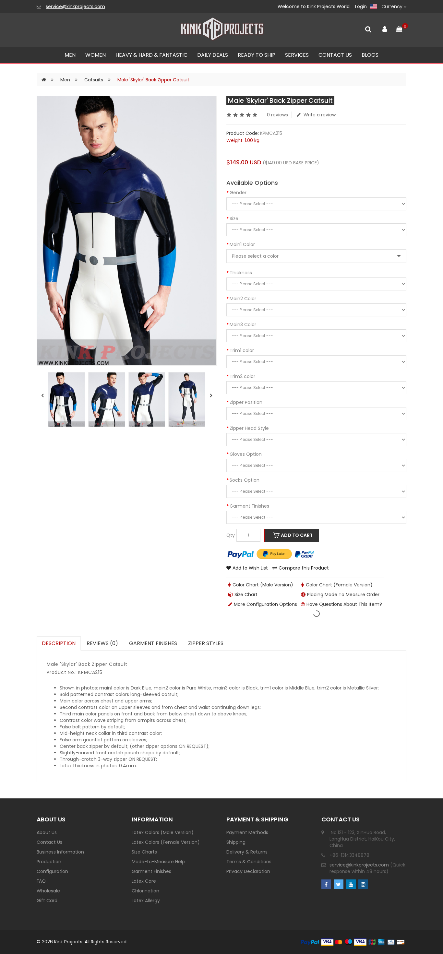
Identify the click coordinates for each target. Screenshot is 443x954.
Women (95, 55)
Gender (238, 192)
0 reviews (277, 115)
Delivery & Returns (247, 852)
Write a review (319, 115)
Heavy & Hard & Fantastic (151, 55)
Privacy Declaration (248, 871)
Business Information (60, 852)
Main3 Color (243, 324)
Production (49, 861)
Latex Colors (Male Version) (163, 832)
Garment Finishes (249, 506)
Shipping (235, 842)
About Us (47, 832)
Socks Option (244, 480)
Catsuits (93, 80)
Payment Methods (247, 832)
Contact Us (49, 842)
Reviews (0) (102, 643)
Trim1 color (242, 350)
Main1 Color (242, 244)
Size (234, 218)
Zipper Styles (205, 643)
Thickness (241, 272)
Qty (230, 535)
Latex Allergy (146, 900)
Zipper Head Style (249, 428)
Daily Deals (212, 55)
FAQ (41, 881)
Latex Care (144, 881)
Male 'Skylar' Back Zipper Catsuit (153, 80)
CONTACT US (335, 55)
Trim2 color (242, 376)
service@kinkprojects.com (75, 6)
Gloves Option (246, 454)
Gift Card (47, 900)
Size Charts (144, 852)
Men (70, 55)
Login (361, 6)
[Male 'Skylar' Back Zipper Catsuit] (66, 399)
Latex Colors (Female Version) (166, 842)
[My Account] (384, 27)
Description (59, 643)
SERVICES (297, 55)
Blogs (370, 55)
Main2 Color (243, 298)
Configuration (52, 871)
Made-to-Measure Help (158, 861)
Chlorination (145, 891)
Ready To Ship (256, 55)
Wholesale (48, 891)
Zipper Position (246, 402)
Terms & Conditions (248, 861)
